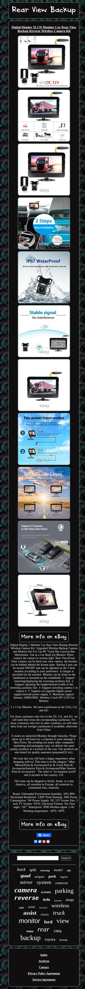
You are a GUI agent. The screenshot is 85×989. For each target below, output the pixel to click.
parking (64, 890)
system (44, 882)
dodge (70, 900)
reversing (45, 870)
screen (46, 892)
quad (25, 875)
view (63, 920)
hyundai (43, 907)
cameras (61, 883)
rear (43, 929)
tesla (46, 899)
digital (64, 876)
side (69, 870)
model (58, 870)
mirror (26, 882)
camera (25, 890)
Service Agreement (43, 979)
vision (29, 931)
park (52, 876)
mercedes (58, 901)
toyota (50, 939)
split (33, 870)
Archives (44, 961)
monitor (29, 920)
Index (43, 954)
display (45, 914)
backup (30, 937)
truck (59, 913)
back (21, 869)
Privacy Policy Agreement (44, 973)
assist (30, 913)
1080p (57, 931)
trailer (31, 907)
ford (48, 921)
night (21, 907)
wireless (60, 906)
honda (63, 939)
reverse (26, 898)
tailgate (39, 876)
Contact (44, 967)
